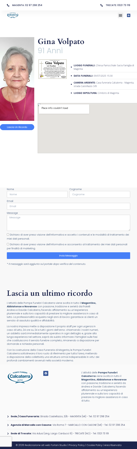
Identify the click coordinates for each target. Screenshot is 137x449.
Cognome (75, 189)
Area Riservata (112, 445)
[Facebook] (128, 15)
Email (10, 201)
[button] (120, 15)
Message (12, 213)
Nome (10, 189)
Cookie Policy (94, 445)
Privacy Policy (76, 445)
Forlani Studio (59, 445)
